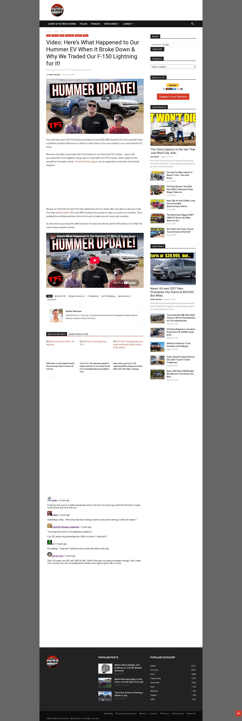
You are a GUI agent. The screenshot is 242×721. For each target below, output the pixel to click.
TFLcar (83, 23)
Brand (56, 31)
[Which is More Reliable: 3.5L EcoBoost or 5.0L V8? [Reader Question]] (105, 669)
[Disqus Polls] (95, 457)
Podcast (95, 23)
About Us (142, 713)
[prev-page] (48, 377)
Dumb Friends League (86, 161)
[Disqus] (95, 530)
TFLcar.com (164, 713)
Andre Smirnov (54, 75)
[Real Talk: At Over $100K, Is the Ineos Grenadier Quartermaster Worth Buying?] (157, 204)
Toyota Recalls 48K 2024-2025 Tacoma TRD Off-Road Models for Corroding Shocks (181, 318)
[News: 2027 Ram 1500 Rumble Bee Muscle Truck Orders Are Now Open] (157, 374)
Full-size (55, 35)
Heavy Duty (69, 35)
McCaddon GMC (67, 212)
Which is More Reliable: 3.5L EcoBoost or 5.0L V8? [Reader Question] (128, 668)
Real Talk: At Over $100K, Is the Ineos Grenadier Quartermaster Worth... (181, 203)
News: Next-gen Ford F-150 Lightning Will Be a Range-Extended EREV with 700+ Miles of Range (127, 366)
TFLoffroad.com (178, 713)
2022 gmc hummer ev (76, 296)
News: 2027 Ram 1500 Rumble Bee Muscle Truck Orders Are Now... (180, 374)
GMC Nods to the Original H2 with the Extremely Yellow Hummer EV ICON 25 (60, 366)
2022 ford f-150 (59, 296)
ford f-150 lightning (108, 296)
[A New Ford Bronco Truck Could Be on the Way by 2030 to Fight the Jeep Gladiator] (157, 347)
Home (48, 31)
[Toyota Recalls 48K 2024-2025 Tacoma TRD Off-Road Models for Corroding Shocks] (157, 318)
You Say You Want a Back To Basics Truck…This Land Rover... (179, 175)
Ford (48, 35)
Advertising (108, 713)
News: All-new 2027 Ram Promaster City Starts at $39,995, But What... (172, 292)
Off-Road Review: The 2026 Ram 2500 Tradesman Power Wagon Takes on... (180, 189)
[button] (192, 24)
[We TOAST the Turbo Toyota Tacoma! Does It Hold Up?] (157, 232)
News (86, 35)
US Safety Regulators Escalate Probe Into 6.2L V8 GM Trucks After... (181, 332)
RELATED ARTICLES (56, 334)
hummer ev (51, 299)
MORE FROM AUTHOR (78, 334)
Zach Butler (154, 157)
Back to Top (191, 713)
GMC (61, 35)
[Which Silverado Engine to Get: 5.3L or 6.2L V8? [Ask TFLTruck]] (104, 683)
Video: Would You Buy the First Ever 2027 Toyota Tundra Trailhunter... (181, 360)
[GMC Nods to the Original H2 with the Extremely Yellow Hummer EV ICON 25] (61, 350)
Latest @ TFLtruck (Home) (62, 23)
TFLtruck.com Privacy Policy (126, 713)
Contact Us (153, 713)
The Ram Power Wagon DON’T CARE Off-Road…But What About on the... (180, 218)
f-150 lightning (93, 296)
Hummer (78, 35)
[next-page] (52, 377)
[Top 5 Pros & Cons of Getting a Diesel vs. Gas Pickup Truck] (105, 696)
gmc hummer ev (124, 296)
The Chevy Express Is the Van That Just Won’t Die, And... (172, 151)
